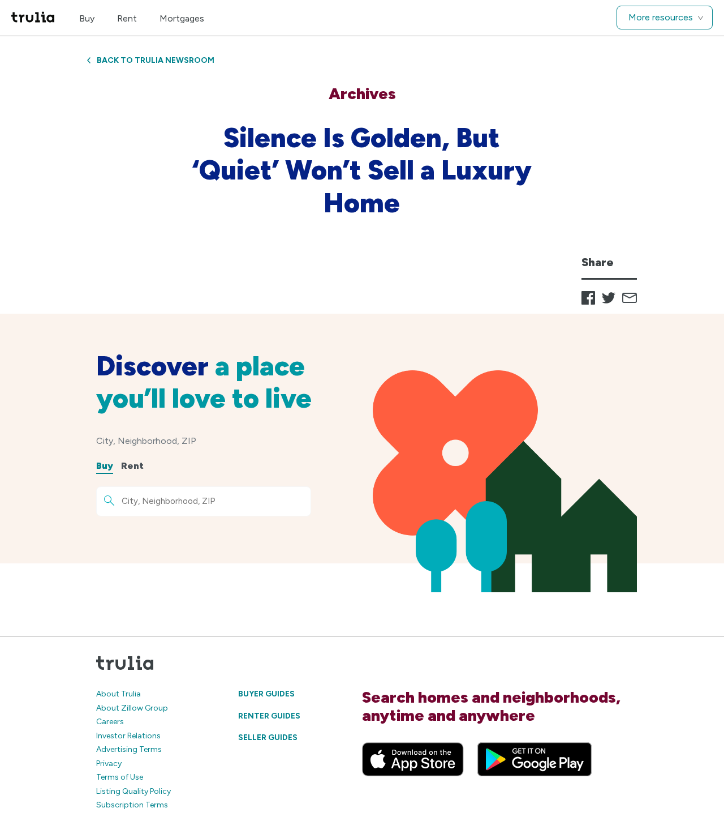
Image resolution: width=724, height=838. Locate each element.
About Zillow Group (132, 708)
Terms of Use (119, 777)
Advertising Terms (129, 749)
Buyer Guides (266, 694)
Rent (127, 18)
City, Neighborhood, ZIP (146, 440)
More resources (660, 17)
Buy (86, 18)
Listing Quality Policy (133, 791)
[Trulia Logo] (32, 18)
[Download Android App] (534, 759)
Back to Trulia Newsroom (155, 60)
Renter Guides (269, 716)
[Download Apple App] (413, 759)
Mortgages (182, 18)
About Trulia (118, 694)
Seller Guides (268, 737)
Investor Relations (128, 736)
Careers (110, 721)
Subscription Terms (132, 805)
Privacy (109, 763)
